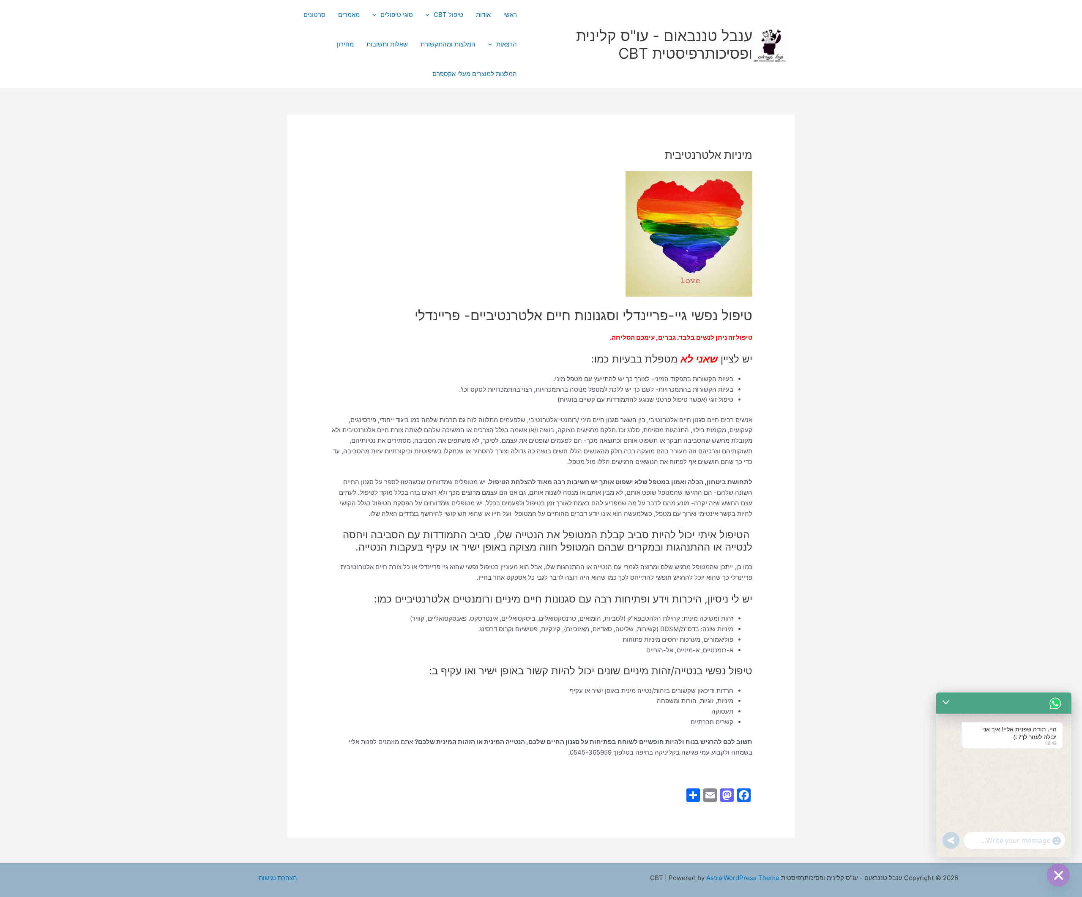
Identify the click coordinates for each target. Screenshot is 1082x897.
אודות (483, 15)
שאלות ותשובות (387, 44)
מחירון (345, 44)
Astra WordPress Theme (742, 878)
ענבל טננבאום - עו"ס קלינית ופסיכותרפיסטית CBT (664, 44)
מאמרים (349, 15)
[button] (430, 15)
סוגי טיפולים (396, 15)
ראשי (510, 15)
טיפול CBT (448, 15)
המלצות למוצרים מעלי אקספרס (474, 74)
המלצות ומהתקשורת (448, 44)
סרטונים (314, 15)
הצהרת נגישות (278, 878)
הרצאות (506, 44)
